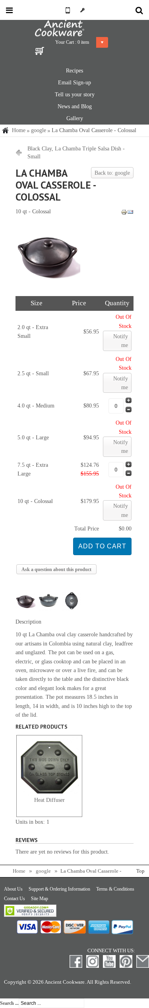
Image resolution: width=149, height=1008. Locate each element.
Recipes (74, 71)
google (38, 130)
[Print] (124, 213)
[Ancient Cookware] (74, 28)
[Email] (130, 213)
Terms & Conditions (115, 889)
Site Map (39, 898)
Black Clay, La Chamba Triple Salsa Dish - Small (76, 153)
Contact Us (14, 898)
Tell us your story (75, 94)
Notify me (120, 340)
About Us (13, 889)
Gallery (74, 118)
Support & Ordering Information (59, 889)
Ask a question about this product (56, 569)
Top (140, 871)
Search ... (9, 1003)
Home (18, 130)
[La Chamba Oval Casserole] (47, 286)
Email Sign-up (74, 83)
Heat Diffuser (49, 800)
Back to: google (112, 173)
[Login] (82, 10)
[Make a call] (66, 10)
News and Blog (75, 106)
